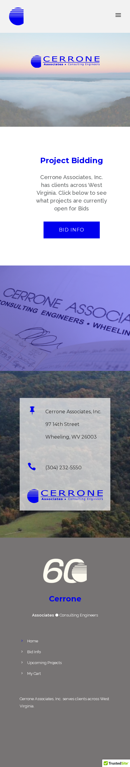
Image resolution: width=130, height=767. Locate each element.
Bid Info (71, 230)
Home (32, 641)
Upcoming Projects (44, 662)
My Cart (34, 673)
